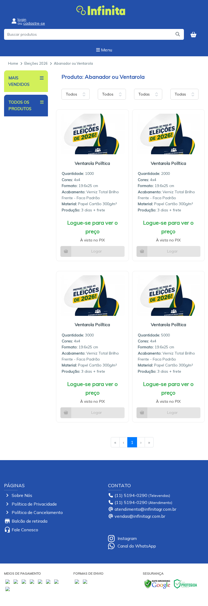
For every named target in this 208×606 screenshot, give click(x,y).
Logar (96, 251)
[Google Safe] (157, 583)
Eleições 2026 (36, 63)
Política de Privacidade (34, 504)
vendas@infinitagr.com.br (140, 516)
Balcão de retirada (29, 521)
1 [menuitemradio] (132, 442)
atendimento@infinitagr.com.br (145, 509)
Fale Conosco (25, 529)
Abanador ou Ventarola (73, 63)
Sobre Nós (22, 495)
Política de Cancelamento (37, 512)
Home (13, 63)
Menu (106, 50)
